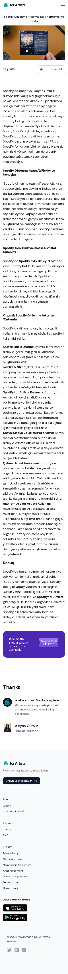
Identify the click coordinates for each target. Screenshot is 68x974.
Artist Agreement (13, 870)
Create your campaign (19, 780)
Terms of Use (10, 882)
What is (7, 805)
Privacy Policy (10, 853)
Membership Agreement (17, 865)
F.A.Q (5, 835)
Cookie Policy (10, 888)
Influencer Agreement (15, 876)
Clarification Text (12, 859)
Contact (8, 829)
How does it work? (13, 811)
